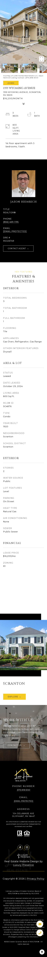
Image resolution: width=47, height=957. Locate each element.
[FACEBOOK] (20, 847)
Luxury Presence (23, 865)
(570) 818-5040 (23, 790)
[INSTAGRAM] (26, 847)
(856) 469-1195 (11, 222)
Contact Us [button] (15, 745)
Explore (13, 697)
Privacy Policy (35, 878)
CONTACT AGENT (17, 248)
